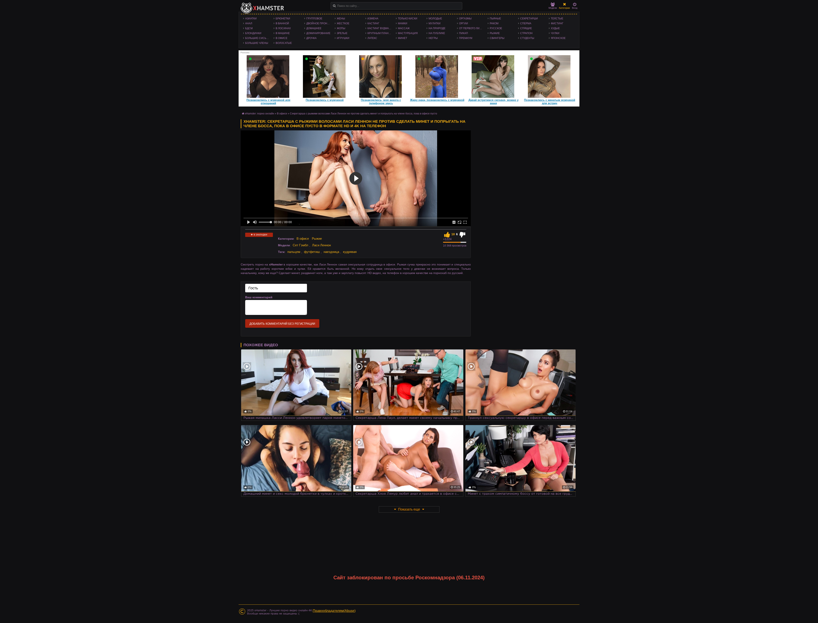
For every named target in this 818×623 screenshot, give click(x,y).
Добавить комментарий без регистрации (282, 323)
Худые (555, 28)
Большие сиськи (257, 38)
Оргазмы (465, 18)
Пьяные (495, 18)
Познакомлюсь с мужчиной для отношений (268, 101)
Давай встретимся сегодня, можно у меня (493, 101)
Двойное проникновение (319, 23)
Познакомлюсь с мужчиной (325, 100)
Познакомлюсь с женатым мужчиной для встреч (549, 101)
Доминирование (318, 33)
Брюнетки (283, 18)
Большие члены (256, 43)
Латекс (372, 38)
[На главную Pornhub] (262, 8)
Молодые (435, 18)
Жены (341, 18)
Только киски (407, 18)
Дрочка (311, 38)
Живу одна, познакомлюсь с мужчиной (437, 100)
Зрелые (342, 33)
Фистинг (557, 23)
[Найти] (334, 6)
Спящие (526, 28)
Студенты (527, 38)
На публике (437, 33)
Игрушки (343, 38)
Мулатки (435, 23)
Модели (553, 8)
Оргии (463, 23)
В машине (283, 33)
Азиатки (251, 18)
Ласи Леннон (321, 245)
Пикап (463, 33)
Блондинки (253, 33)
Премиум (465, 38)
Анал (248, 23)
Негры (433, 38)
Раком (494, 23)
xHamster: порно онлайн (259, 113)
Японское (558, 38)
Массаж (404, 28)
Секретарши (529, 18)
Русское (496, 28)
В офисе (281, 38)
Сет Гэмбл (300, 245)
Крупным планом (380, 33)
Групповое (314, 18)
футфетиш (312, 252)
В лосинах (283, 28)
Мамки (402, 23)
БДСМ (249, 28)
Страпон (526, 33)
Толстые (557, 18)
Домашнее (313, 28)
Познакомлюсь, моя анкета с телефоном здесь (381, 101)
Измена (372, 18)
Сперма (525, 23)
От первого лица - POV (472, 28)
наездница (331, 252)
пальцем (293, 252)
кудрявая (350, 252)
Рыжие (495, 33)
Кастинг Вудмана (379, 28)
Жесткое (343, 23)
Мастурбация (408, 33)
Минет (402, 38)
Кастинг (373, 23)
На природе (437, 28)
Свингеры (497, 38)
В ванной (282, 23)
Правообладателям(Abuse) (334, 611)
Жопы (341, 28)
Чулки (555, 33)
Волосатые (284, 43)
